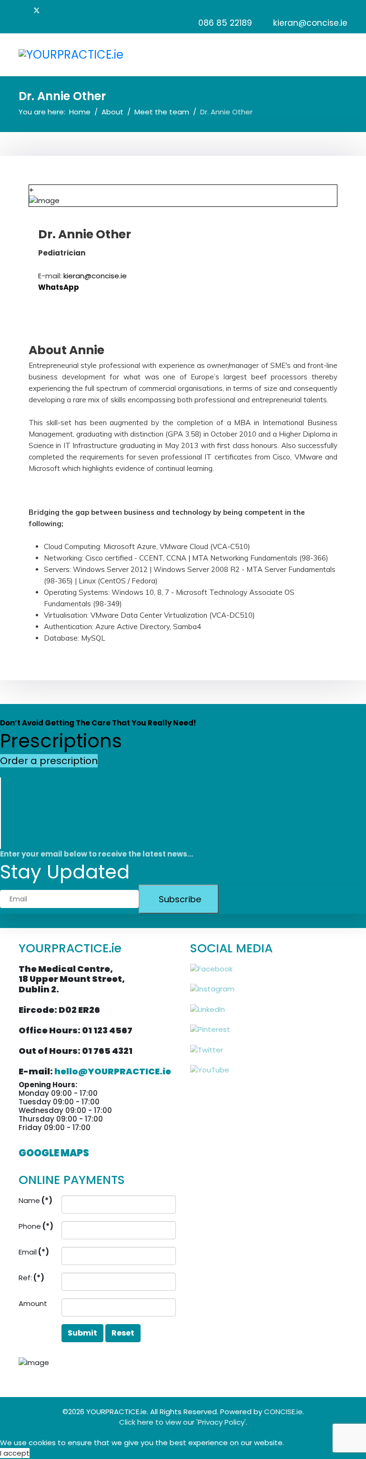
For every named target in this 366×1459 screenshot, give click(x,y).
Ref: (31, 1278)
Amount (33, 1303)
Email (34, 1252)
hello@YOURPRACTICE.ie (112, 1071)
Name (35, 1200)
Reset (123, 1332)
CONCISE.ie (283, 1412)
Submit (82, 1332)
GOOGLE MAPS (54, 1153)
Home (80, 112)
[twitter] (36, 10)
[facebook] (23, 10)
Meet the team (161, 112)
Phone (36, 1226)
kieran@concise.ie (310, 23)
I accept (15, 1453)
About (112, 112)
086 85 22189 (225, 23)
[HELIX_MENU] (343, 54)
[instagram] (108, 314)
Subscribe (178, 899)
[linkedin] (77, 10)
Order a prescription (49, 760)
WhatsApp (58, 287)
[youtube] (64, 10)
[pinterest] (50, 10)
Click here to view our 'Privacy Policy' (182, 1422)
